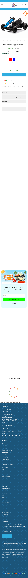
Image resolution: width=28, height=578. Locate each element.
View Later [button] (14, 303)
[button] (3, 271)
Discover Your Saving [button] (14, 299)
